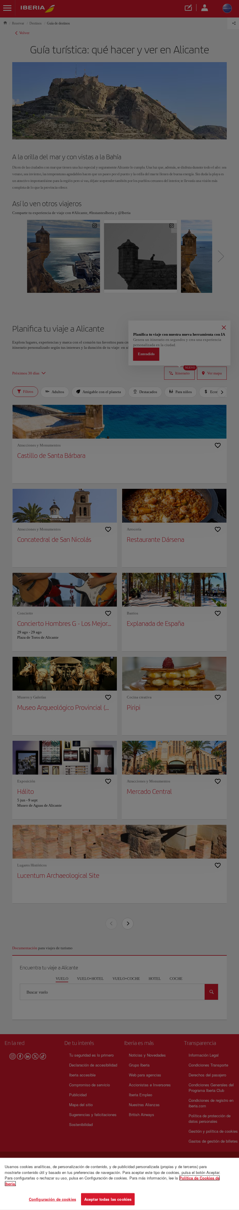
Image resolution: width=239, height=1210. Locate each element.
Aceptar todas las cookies (107, 1199)
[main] (119, 1184)
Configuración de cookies (52, 1199)
